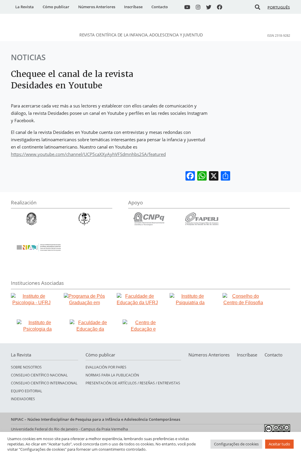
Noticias (28, 57)
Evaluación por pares (106, 367)
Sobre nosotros (26, 367)
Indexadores (23, 398)
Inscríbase (133, 6)
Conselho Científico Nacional (39, 375)
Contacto (159, 6)
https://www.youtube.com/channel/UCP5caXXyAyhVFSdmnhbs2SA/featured (88, 154)
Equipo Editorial (26, 390)
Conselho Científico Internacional (44, 383)
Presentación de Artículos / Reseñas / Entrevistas (133, 383)
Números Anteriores (96, 6)
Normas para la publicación (112, 375)
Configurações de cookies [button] (236, 444)
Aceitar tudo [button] (279, 444)
